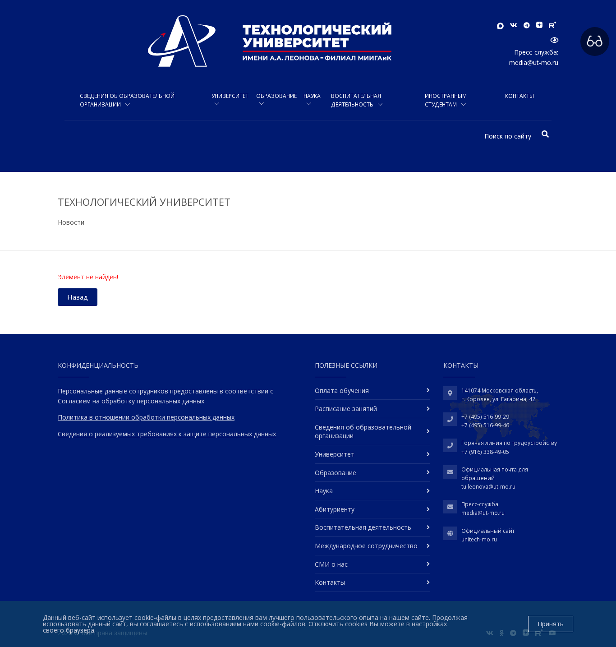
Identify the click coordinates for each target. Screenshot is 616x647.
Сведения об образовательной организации (127, 100)
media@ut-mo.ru (533, 62)
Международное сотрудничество (366, 545)
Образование (276, 96)
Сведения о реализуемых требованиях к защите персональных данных (167, 434)
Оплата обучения (342, 390)
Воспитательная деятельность (356, 100)
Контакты (519, 96)
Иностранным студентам (446, 100)
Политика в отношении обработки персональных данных (146, 417)
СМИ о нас (331, 564)
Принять (551, 623)
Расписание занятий (346, 408)
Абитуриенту (334, 509)
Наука (312, 96)
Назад (77, 296)
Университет (229, 96)
